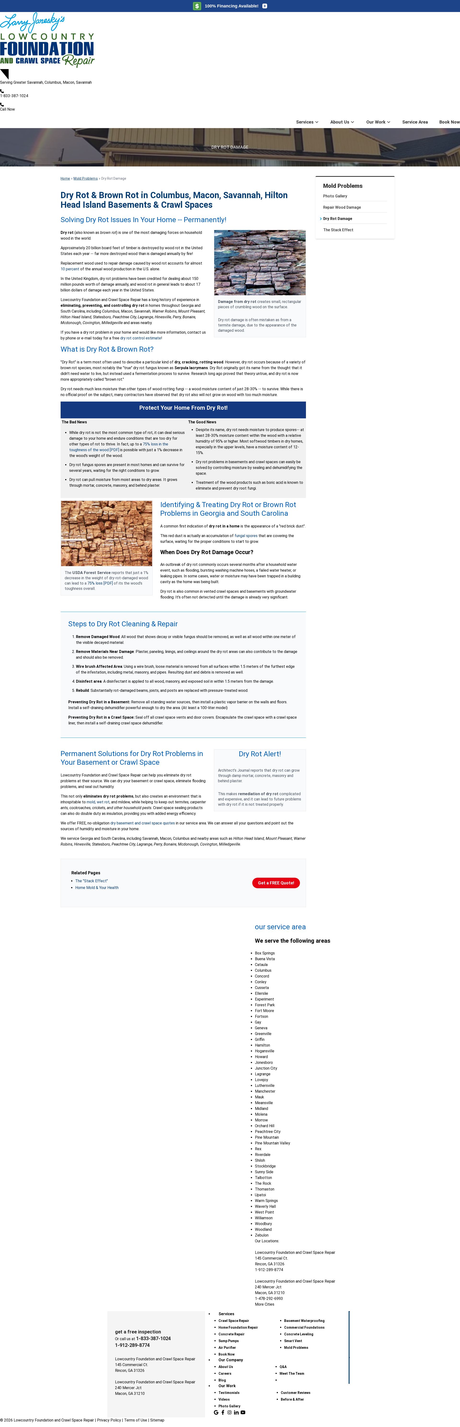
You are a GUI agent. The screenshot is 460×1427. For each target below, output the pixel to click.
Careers (224, 1373)
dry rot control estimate (140, 338)
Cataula (261, 964)
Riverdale (262, 1154)
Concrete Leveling (298, 1334)
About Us (339, 121)
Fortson (261, 1016)
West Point (264, 1212)
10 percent (70, 269)
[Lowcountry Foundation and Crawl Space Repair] (230, 40)
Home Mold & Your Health (97, 887)
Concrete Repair (231, 1334)
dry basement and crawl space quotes (142, 823)
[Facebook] (223, 1412)
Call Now (7, 109)
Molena (261, 1114)
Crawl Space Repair (233, 1321)
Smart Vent (293, 1341)
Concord (262, 976)
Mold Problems (343, 186)
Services (305, 121)
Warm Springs (266, 1200)
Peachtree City (268, 1131)
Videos (224, 1399)
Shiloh (260, 1160)
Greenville (263, 1033)
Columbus (263, 970)
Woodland (263, 1229)
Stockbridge (265, 1166)
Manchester (265, 1091)
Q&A (283, 1367)
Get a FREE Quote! (276, 882)
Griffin (259, 1039)
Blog (222, 1380)
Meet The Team (292, 1373)
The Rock (263, 1183)
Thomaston (264, 1189)
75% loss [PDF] (100, 583)
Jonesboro (264, 1062)
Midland (261, 1108)
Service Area (415, 121)
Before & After (292, 1399)
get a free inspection (138, 1332)
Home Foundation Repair (238, 1327)
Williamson (264, 1218)
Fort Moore (264, 1010)
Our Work (375, 121)
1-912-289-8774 (132, 1345)
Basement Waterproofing (304, 1321)
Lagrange (262, 1074)
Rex (258, 1149)
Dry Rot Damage (337, 218)
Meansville (264, 1103)
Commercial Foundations (304, 1327)
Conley (260, 982)
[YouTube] (243, 1412)
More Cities (264, 1304)
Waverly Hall (265, 1206)
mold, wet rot (98, 802)
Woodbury (263, 1223)
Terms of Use (135, 1420)
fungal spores (246, 535)
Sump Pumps (228, 1341)
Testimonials (229, 1393)
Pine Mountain (267, 1137)
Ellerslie (261, 993)
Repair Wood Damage (342, 207)
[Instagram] (229, 1412)
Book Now (449, 121)
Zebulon (262, 1235)
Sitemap (157, 1420)
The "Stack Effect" (91, 881)
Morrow (261, 1120)
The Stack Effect (338, 230)
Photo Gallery (335, 196)
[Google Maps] (216, 1412)
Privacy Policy (109, 1420)
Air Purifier (227, 1348)
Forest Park (265, 1005)
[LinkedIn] (236, 1412)
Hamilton (262, 1045)
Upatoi (260, 1195)
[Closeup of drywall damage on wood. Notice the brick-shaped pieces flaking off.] (260, 262)
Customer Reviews (295, 1393)
